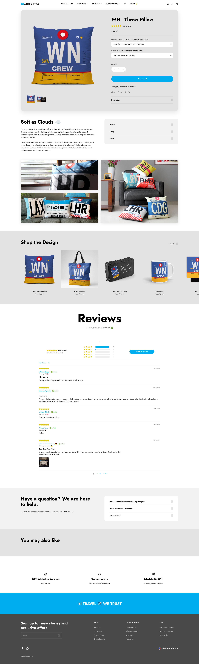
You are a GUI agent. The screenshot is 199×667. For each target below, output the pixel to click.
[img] (44, 368)
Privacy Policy (99, 635)
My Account (98, 631)
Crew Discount (131, 627)
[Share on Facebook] (118, 92)
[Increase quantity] (123, 69)
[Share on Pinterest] (125, 92)
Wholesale (129, 635)
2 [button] (96, 473)
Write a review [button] (142, 351)
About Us (97, 627)
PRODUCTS (81, 4)
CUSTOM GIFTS (112, 4)
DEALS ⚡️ (134, 4)
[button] (116, 26)
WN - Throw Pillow (39, 291)
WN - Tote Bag (79, 291)
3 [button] (100, 473)
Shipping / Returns (166, 631)
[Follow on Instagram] (27, 648)
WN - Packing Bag (119, 291)
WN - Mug (160, 291)
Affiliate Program (132, 631)
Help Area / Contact (167, 627)
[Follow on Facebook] (22, 648)
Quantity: (114, 64)
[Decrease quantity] (114, 69)
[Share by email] (128, 92)
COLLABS (96, 4)
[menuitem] (31, 99)
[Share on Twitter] (121, 92)
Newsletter (129, 639)
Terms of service (99, 639)
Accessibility (164, 635)
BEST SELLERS (67, 4)
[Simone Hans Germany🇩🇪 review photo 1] (44, 462)
